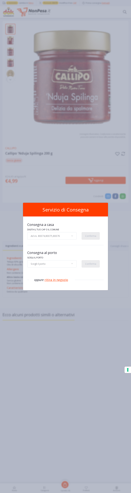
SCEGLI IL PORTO (35, 257)
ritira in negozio (56, 280)
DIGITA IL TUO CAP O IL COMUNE (43, 229)
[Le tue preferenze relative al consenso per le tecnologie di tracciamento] (128, 370)
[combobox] (52, 235)
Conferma (90, 236)
